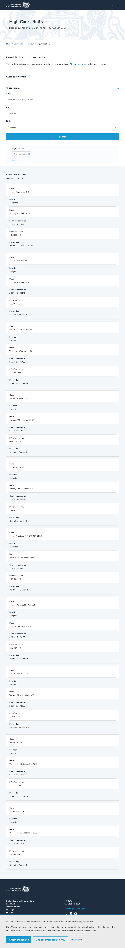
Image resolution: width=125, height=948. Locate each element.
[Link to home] (18, 4)
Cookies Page (76, 939)
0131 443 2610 (74, 904)
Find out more (76, 64)
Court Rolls (18, 44)
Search (9, 93)
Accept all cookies (19, 939)
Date (8, 121)
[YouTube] (75, 913)
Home (8, 44)
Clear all (15, 160)
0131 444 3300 (73, 901)
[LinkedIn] (70, 913)
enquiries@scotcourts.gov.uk (75, 908)
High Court (30, 44)
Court (9, 107)
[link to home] (18, 889)
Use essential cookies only (50, 939)
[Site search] (113, 5)
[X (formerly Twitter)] (65, 913)
